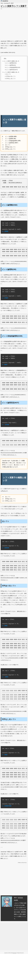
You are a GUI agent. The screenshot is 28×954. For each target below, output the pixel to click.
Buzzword (14, 952)
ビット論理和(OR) (11, 65)
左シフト (8, 74)
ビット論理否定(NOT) (12, 69)
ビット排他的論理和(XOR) (13, 67)
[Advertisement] (14, 24)
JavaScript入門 (7, 3)
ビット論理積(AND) (11, 63)
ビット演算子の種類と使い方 (11, 61)
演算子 (12, 3)
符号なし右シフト (11, 78)
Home (2, 3)
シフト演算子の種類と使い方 (11, 72)
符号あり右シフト (11, 76)
